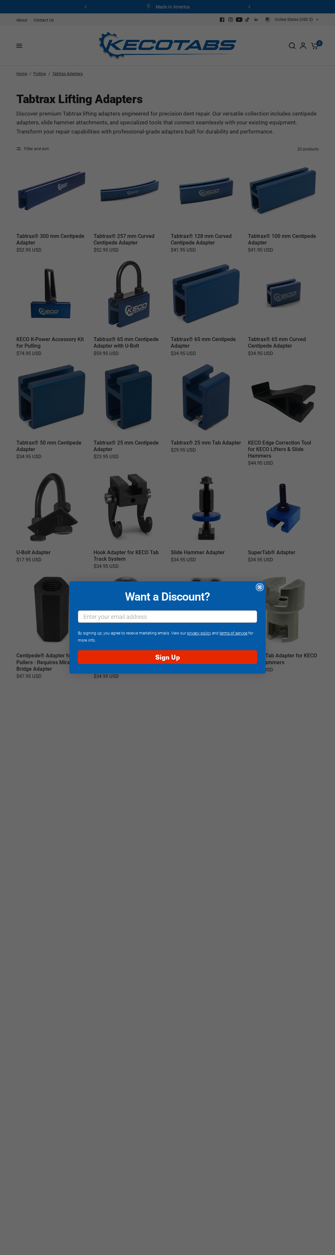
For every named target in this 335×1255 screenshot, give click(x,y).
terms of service (233, 632)
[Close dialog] (259, 587)
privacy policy (199, 632)
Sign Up (167, 657)
